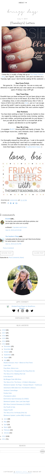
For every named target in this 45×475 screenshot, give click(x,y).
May (5, 422)
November (7, 349)
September (7, 355)
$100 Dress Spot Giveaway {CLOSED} (16, 399)
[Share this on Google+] (16, 203)
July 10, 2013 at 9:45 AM (13, 230)
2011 (4, 439)
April (5, 424)
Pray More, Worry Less (11, 368)
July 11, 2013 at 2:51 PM (13, 244)
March (6, 427)
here (26, 103)
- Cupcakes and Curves (19, 227)
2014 (4, 341)
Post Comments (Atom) (16, 257)
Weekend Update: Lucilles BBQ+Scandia (17, 415)
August (6, 357)
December (7, 346)
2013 (4, 344)
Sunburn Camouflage (11, 390)
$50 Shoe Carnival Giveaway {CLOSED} (17, 404)
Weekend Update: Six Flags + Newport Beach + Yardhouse (23, 385)
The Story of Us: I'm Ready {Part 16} (15, 413)
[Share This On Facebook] (8, 203)
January (6, 433)
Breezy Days (21, 472)
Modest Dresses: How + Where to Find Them (18, 363)
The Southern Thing (12, 236)
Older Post (39, 253)
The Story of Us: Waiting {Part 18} (14, 374)
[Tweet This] (13, 203)
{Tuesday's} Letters (10, 396)
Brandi (7, 219)
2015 (4, 338)
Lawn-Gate (7, 365)
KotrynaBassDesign (23, 473)
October (6, 352)
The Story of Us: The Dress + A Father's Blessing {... (20, 382)
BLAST (12, 129)
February (7, 430)
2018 (4, 330)
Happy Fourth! (8, 410)
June (5, 419)
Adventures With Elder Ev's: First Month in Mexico (20, 388)
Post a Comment (8, 248)
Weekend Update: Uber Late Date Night (17, 401)
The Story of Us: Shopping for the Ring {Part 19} (19, 371)
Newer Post (6, 253)
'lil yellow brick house (33, 147)
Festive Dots (8, 393)
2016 (4, 335)
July (5, 360)
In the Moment (8, 376)
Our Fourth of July (9, 407)
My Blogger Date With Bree (12, 379)
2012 (4, 436)
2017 (4, 333)
